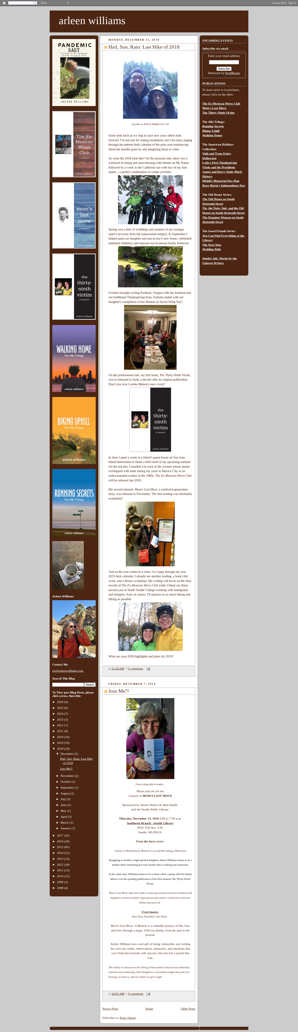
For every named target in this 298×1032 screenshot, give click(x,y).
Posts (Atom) (128, 1017)
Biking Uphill (211, 131)
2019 (60, 742)
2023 (60, 719)
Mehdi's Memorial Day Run (220, 181)
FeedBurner (232, 73)
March (65, 822)
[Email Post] (147, 668)
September (68, 787)
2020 (60, 737)
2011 (60, 870)
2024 (60, 713)
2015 (60, 847)
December (67, 753)
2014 (60, 853)
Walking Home (212, 135)
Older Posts (188, 1008)
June (64, 805)
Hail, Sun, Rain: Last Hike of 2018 (144, 47)
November (68, 775)
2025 (60, 707)
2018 (60, 748)
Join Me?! (66, 768)
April (64, 816)
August (66, 793)
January (66, 828)
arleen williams (92, 20)
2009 (60, 882)
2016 (60, 841)
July (64, 799)
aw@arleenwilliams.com (67, 670)
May (64, 810)
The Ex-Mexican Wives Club (221, 103)
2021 (60, 731)
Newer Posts (110, 1008)
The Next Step (211, 244)
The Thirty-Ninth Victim (218, 112)
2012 (60, 864)
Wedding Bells (211, 249)
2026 (60, 702)
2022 (60, 725)
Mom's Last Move (214, 108)
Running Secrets (213, 126)
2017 (60, 835)
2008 (60, 888)
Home (149, 1008)
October (66, 781)
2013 (60, 858)
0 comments (135, 668)
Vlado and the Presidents (218, 167)
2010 (60, 876)
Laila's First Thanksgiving (219, 162)
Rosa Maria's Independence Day (223, 185)
